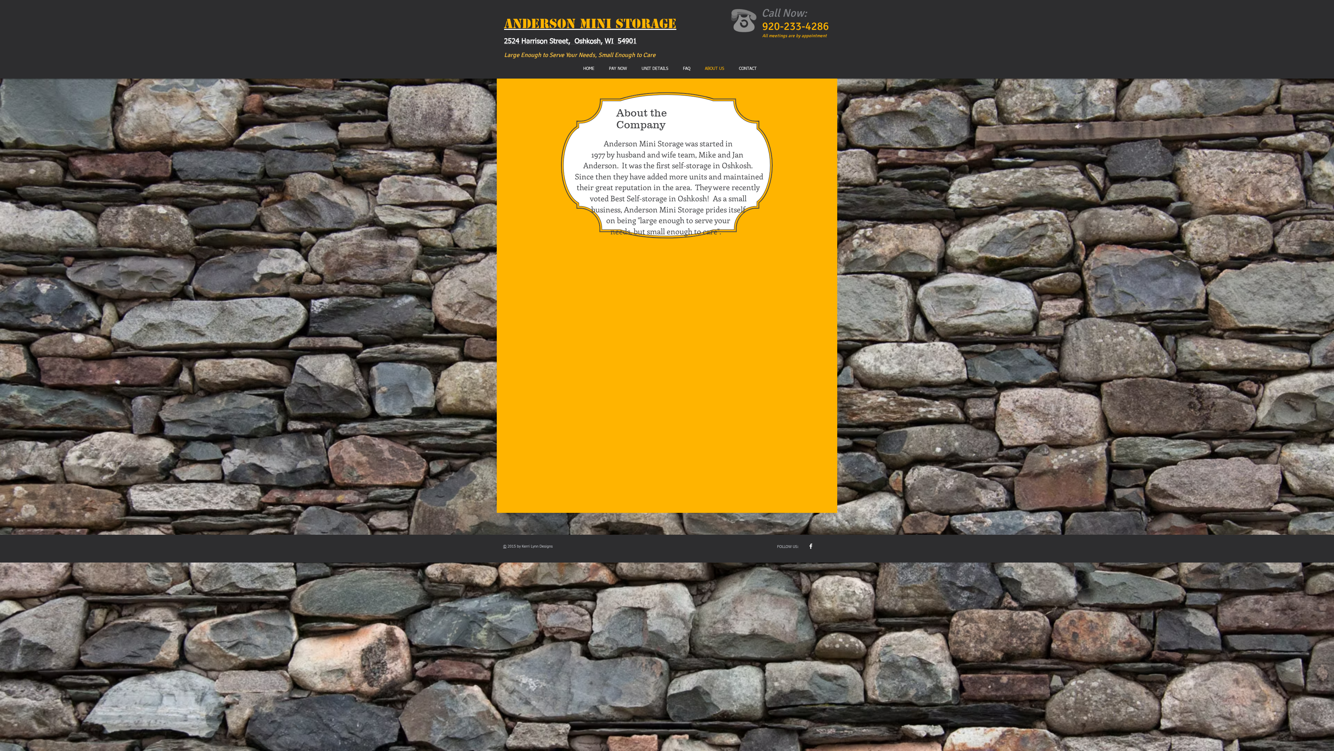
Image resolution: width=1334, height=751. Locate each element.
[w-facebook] (810, 546)
